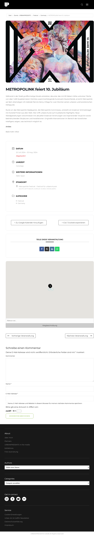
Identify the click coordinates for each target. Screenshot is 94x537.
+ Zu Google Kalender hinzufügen (28, 223)
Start (10, 15)
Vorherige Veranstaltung (23, 336)
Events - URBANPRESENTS (22, 15)
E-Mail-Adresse (12, 394)
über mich (9, 438)
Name (8, 384)
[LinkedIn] (52, 249)
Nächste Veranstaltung (77, 336)
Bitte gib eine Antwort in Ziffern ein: (22, 407)
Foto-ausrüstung (11, 452)
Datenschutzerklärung (14, 522)
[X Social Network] (47, 249)
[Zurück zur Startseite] (7, 4)
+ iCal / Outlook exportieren (73, 223)
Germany (43, 15)
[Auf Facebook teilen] (41, 249)
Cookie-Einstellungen (13, 515)
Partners (8, 441)
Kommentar (10, 356)
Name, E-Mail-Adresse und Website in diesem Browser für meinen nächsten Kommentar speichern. (45, 403)
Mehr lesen (20, 176)
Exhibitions (9, 448)
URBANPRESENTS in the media (17, 445)
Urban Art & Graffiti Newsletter (17, 518)
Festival (35, 15)
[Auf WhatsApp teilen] (57, 249)
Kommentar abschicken (19, 416)
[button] (82, 4)
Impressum (9, 525)
